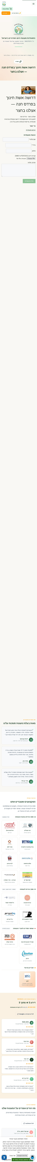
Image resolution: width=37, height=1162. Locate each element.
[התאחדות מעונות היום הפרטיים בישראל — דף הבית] (4, 3)
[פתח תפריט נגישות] (4, 1157)
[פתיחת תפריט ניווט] (33, 4)
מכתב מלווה (31, 162)
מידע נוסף (7, 1160)
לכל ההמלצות (29, 1123)
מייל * (33, 145)
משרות (29, 55)
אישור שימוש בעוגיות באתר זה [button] (22, 1160)
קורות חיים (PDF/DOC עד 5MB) (25, 156)
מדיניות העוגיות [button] (22, 1156)
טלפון (33, 151)
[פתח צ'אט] (32, 1157)
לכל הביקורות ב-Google (24, 1013)
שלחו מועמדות (29, 181)
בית (33, 55)
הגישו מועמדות (30, 130)
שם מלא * (32, 139)
